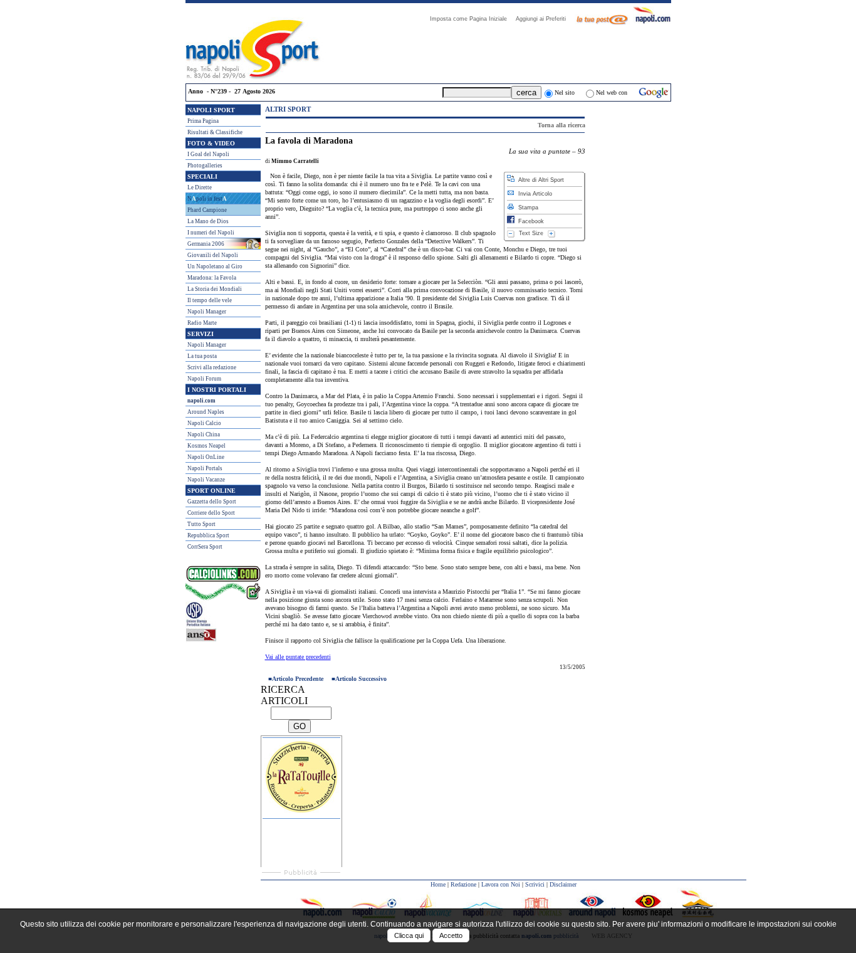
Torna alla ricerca (561, 125)
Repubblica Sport (208, 535)
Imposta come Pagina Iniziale (472, 19)
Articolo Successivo (361, 678)
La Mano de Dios (208, 221)
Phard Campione (207, 210)
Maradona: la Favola (211, 278)
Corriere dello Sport (211, 513)
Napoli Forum (204, 379)
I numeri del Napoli (210, 232)
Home (438, 884)
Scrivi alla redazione (211, 367)
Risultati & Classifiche (215, 132)
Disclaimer (563, 884)
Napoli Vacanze (206, 479)
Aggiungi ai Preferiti (544, 19)
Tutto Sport (201, 524)
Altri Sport (288, 109)
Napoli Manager (206, 311)
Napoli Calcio (204, 423)
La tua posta (202, 356)
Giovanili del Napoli (212, 255)
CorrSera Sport (204, 547)
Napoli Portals (204, 468)
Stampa (526, 207)
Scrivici (535, 884)
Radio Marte (202, 323)
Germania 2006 (205, 244)
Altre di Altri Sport (539, 180)
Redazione (463, 884)
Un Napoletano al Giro (215, 266)
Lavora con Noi (500, 884)
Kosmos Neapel (206, 446)
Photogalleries (204, 165)
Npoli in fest (207, 199)
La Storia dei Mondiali (214, 289)
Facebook (529, 221)
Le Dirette (199, 187)
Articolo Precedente (297, 678)
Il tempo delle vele (209, 300)
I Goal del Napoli (208, 154)
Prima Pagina (203, 121)
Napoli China (203, 434)
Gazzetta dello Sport (211, 501)
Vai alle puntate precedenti (298, 656)
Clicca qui (409, 935)
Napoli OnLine (205, 457)
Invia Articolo (533, 194)
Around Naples (205, 412)
